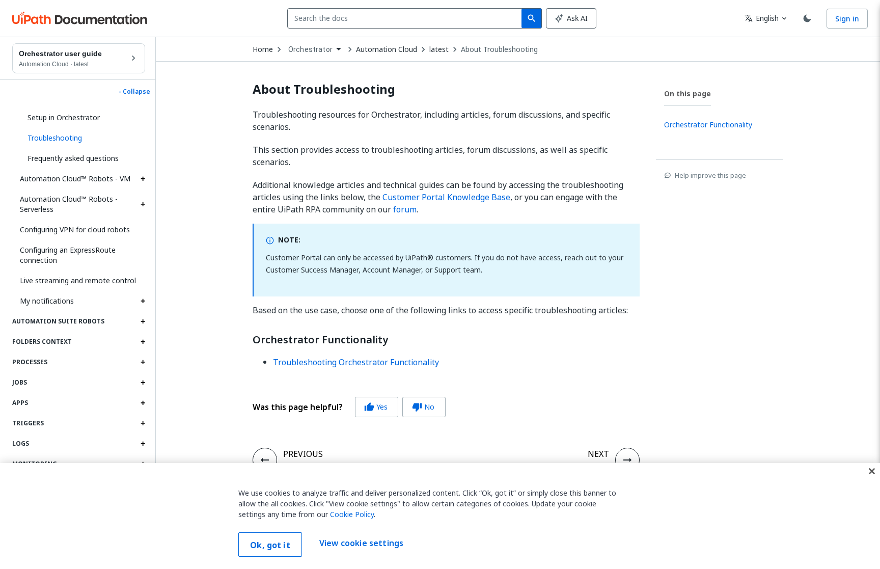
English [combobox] (762, 18)
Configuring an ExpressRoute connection (68, 255)
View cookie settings (361, 543)
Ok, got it (270, 545)
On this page (687, 93)
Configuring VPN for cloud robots (75, 229)
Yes (376, 406)
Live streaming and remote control (78, 280)
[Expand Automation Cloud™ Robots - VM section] (142, 178)
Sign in (847, 18)
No (423, 406)
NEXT (598, 454)
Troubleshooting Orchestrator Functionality (356, 362)
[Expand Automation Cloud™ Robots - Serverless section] (142, 204)
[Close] (872, 471)
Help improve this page (710, 175)
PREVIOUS (303, 454)
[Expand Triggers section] (142, 423)
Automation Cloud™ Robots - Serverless (69, 204)
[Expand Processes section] (142, 362)
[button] (82, 138)
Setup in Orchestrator (64, 117)
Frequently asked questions (73, 158)
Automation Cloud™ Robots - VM (75, 178)
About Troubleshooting (499, 49)
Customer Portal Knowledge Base (446, 197)
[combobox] (406, 18)
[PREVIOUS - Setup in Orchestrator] (265, 460)
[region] (440, 516)
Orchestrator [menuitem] (310, 49)
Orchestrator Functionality (320, 340)
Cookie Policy (352, 514)
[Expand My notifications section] (142, 301)
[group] (349, 407)
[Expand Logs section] (142, 443)
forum (405, 209)
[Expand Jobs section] (142, 382)
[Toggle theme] (807, 18)
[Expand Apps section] (142, 403)
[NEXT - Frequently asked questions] (627, 460)
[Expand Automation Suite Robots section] (142, 321)
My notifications (47, 300)
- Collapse (134, 91)
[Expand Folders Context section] (142, 341)
